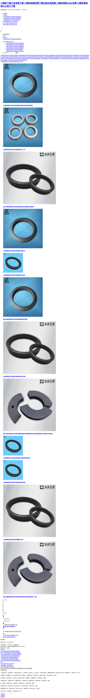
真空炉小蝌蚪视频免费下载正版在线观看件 (12, 58)
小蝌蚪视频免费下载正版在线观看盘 (30, 58)
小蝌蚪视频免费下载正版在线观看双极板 (17, 60)
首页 (4, 35)
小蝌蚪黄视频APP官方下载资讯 (10, 21)
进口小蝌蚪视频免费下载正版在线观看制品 (11, 660)
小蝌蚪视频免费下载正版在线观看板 (11, 19)
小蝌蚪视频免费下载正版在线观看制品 (12, 16)
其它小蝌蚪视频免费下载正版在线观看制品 (48, 58)
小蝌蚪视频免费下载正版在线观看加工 (9, 657)
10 (3, 611)
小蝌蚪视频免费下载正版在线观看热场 (15, 51)
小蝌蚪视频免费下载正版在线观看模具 (12, 18)
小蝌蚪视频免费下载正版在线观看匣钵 (63, 57)
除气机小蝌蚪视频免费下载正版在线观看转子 (11, 654)
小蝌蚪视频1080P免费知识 (7, 665)
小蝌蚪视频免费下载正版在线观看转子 (63, 55)
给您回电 (2, 695)
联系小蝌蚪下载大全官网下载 (10, 24)
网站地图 (3, 696)
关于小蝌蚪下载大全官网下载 (10, 23)
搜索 (17, 52)
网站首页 (5, 13)
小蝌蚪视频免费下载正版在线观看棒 (26, 57)
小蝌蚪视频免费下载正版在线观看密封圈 (44, 57)
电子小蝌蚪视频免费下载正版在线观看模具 (69, 58)
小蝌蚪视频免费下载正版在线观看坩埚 (12, 39)
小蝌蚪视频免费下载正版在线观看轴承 (15, 48)
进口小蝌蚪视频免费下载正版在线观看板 (10, 651)
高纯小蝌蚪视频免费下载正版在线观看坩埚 (11, 652)
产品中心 (5, 15)
